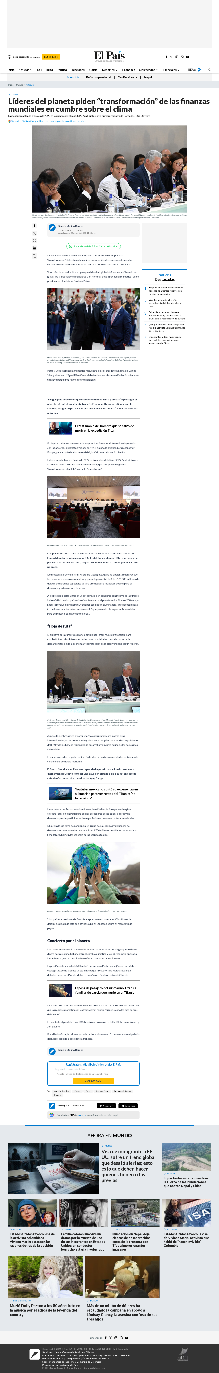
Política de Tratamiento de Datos (81, 1073)
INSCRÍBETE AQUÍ (93, 1081)
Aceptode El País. (82, 1074)
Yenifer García (127, 77)
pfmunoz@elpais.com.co (95, 1368)
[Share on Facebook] (34, 225)
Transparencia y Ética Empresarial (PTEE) (87, 1358)
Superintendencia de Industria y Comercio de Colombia (71, 1361)
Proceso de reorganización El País (60, 1365)
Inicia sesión (17, 57)
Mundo (57, 1095)
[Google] (106, 1105)
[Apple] (128, 1105)
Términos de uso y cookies (116, 1355)
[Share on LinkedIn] (34, 248)
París (88, 1091)
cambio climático (61, 1091)
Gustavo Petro (102, 1091)
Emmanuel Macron (122, 1091)
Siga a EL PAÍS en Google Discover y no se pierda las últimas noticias (48, 120)
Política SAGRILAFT (52, 1358)
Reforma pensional (98, 77)
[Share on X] (34, 233)
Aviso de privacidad (90, 1355)
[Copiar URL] (34, 256)
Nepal (148, 77)
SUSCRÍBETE (51, 57)
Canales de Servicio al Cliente (78, 1352)
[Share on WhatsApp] (34, 240)
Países (77, 1091)
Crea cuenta (33, 57)
